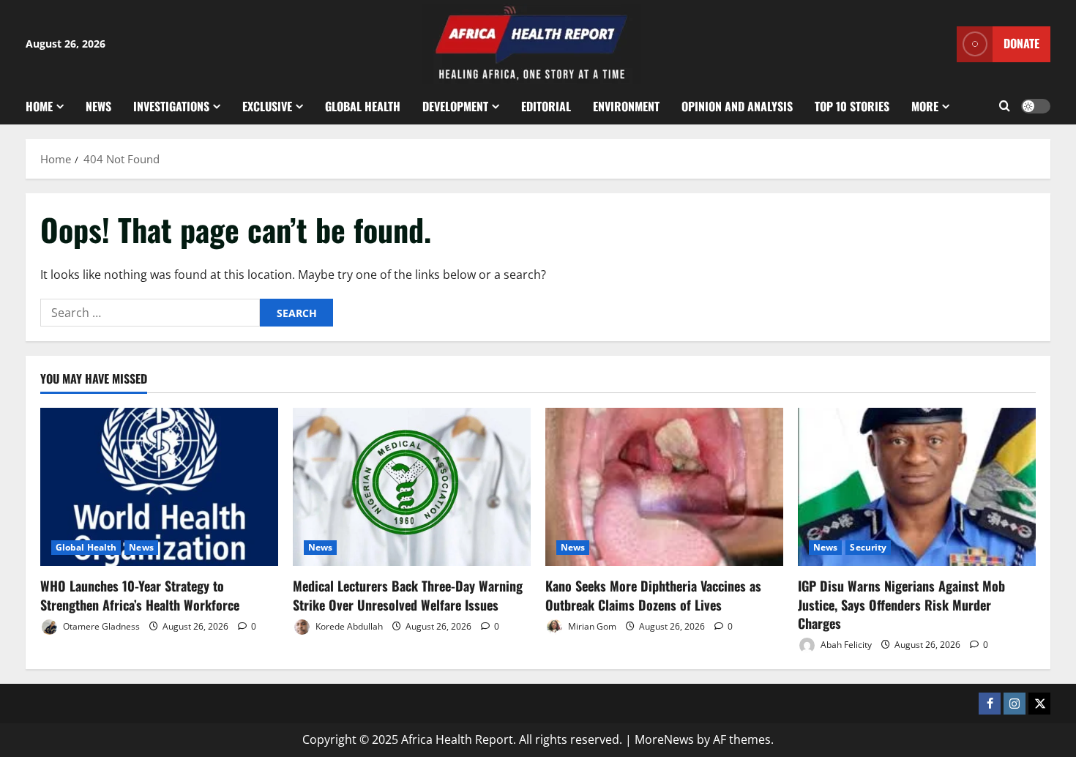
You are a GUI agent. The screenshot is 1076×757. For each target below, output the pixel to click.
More (924, 106)
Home (39, 106)
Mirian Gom (591, 626)
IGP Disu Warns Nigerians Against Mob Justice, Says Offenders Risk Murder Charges (901, 604)
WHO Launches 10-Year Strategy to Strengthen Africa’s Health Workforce (139, 595)
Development (455, 106)
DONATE (1021, 43)
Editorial (546, 106)
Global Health (362, 106)
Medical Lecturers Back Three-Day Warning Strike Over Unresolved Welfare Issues (408, 595)
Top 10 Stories (852, 106)
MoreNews (664, 739)
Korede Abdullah (348, 626)
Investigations (171, 106)
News (98, 106)
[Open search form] (1004, 106)
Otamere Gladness (100, 626)
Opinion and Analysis (737, 106)
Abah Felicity (845, 644)
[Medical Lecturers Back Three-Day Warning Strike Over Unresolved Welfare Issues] (412, 487)
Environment (626, 106)
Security (868, 547)
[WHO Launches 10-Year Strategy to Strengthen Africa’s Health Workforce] (159, 487)
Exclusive (267, 106)
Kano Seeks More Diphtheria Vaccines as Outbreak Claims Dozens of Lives (653, 595)
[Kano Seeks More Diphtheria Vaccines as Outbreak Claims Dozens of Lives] (664, 487)
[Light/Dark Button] (1035, 106)
